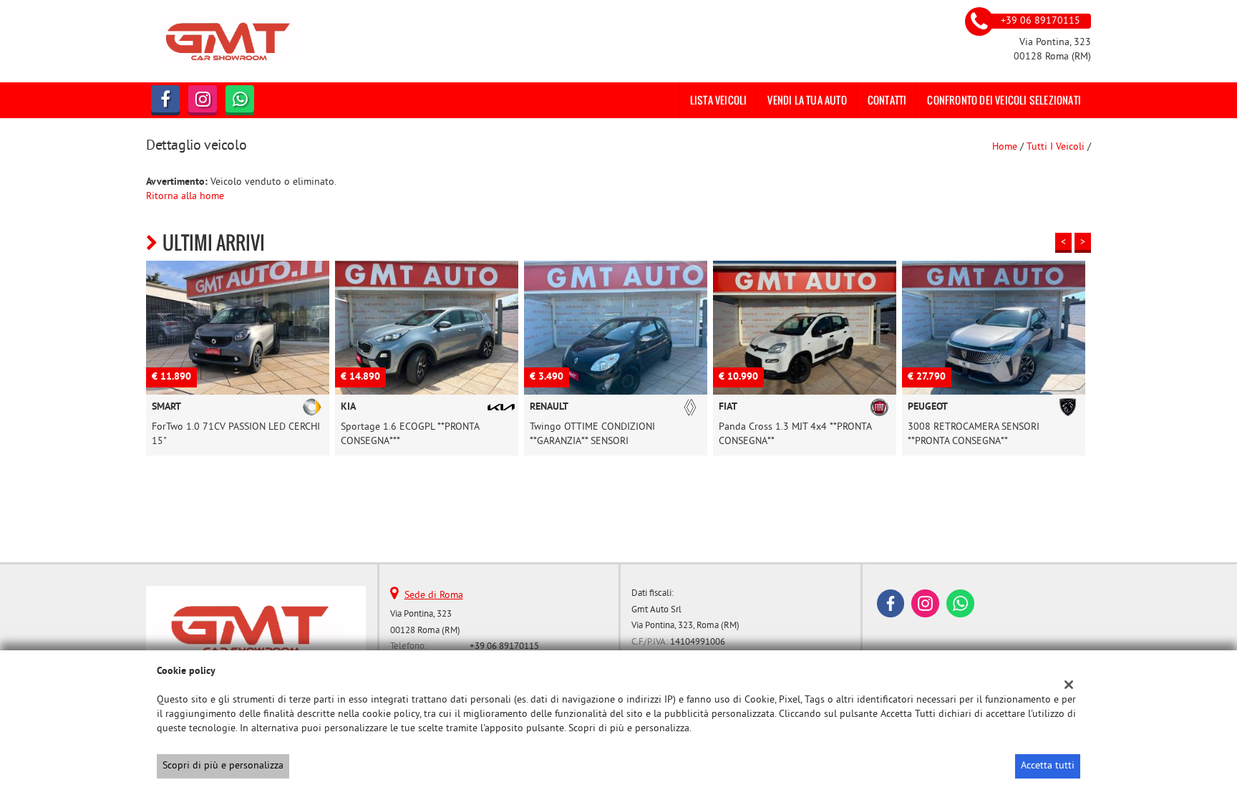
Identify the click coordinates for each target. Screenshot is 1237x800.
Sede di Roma (433, 595)
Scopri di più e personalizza (222, 766)
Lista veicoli (718, 99)
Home (1004, 147)
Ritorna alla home (185, 197)
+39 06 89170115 (504, 646)
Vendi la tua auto (806, 99)
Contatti (887, 99)
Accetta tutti (1048, 766)
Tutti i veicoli (1056, 147)
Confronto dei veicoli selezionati (1004, 99)
